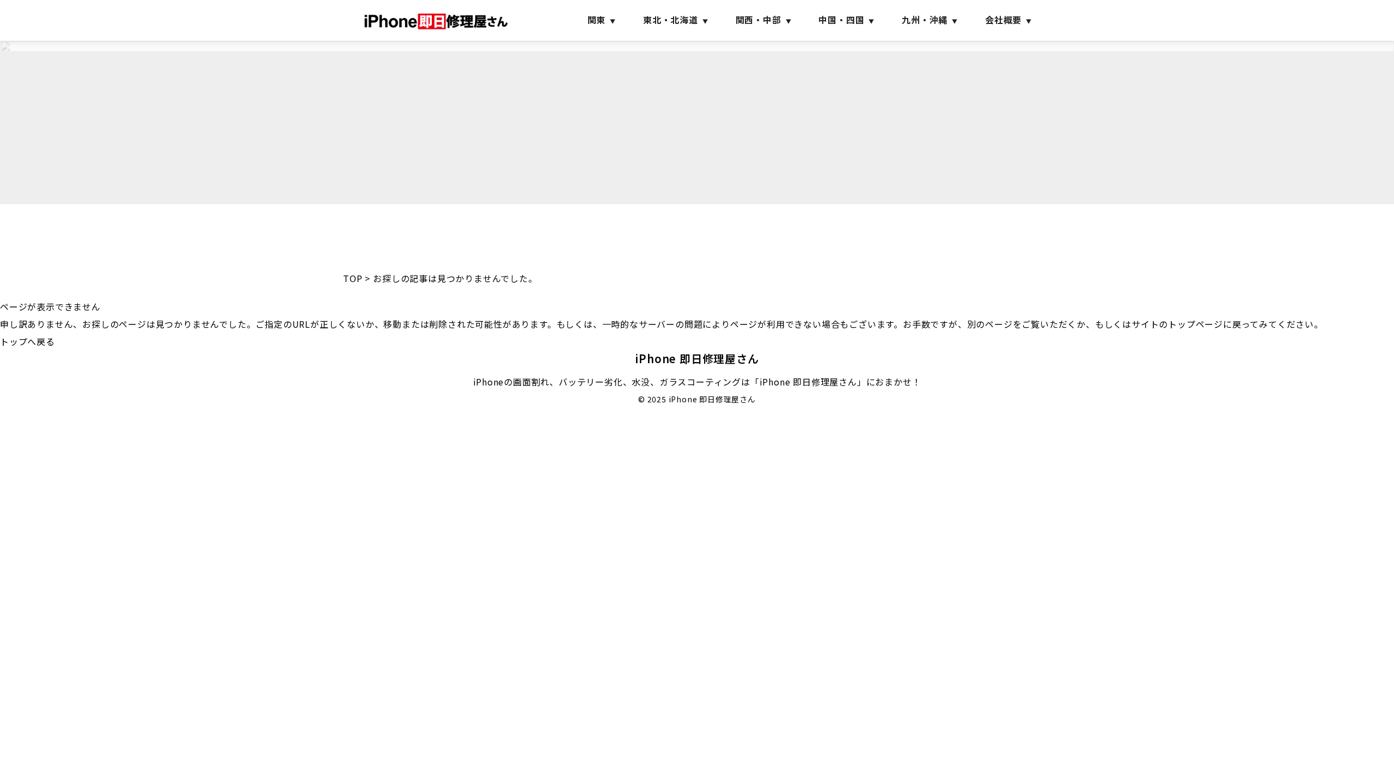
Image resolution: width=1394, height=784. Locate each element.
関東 (597, 19)
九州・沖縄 (924, 19)
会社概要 (1003, 19)
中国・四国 (841, 19)
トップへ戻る (27, 341)
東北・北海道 (670, 19)
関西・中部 (758, 19)
